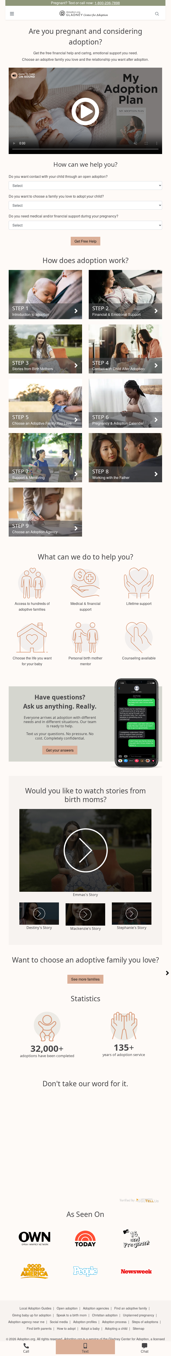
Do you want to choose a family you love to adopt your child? (56, 196)
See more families (85, 979)
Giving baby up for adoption (31, 1315)
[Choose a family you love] (45, 403)
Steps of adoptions (145, 1322)
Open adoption (67, 1308)
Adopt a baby (90, 1328)
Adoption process (114, 1322)
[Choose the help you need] (125, 294)
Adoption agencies (96, 1308)
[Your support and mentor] (45, 457)
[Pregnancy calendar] (125, 403)
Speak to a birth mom (71, 1315)
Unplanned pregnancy (138, 1315)
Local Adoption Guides (35, 1308)
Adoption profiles (85, 1322)
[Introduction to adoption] (45, 294)
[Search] (157, 13)
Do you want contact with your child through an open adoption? (58, 176)
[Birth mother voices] (45, 348)
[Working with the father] (125, 457)
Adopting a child (116, 1328)
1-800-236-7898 (107, 2)
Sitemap (138, 1328)
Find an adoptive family (130, 1308)
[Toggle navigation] (12, 14)
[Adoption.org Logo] (84, 13)
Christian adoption (105, 1315)
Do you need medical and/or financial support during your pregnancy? (63, 216)
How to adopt (66, 1328)
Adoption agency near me (26, 1322)
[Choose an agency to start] (45, 512)
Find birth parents (39, 1328)
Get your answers (60, 750)
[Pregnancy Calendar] (136, 724)
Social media (59, 1322)
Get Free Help (85, 241)
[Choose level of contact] (125, 348)
